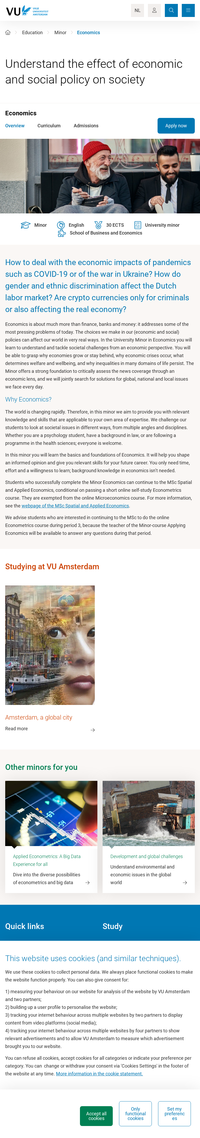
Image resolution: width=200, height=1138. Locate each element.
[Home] (7, 32)
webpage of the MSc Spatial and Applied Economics (75, 505)
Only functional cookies (135, 1113)
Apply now (176, 125)
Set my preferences (175, 1113)
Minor (60, 32)
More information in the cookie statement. (99, 1073)
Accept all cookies (96, 1116)
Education (32, 32)
